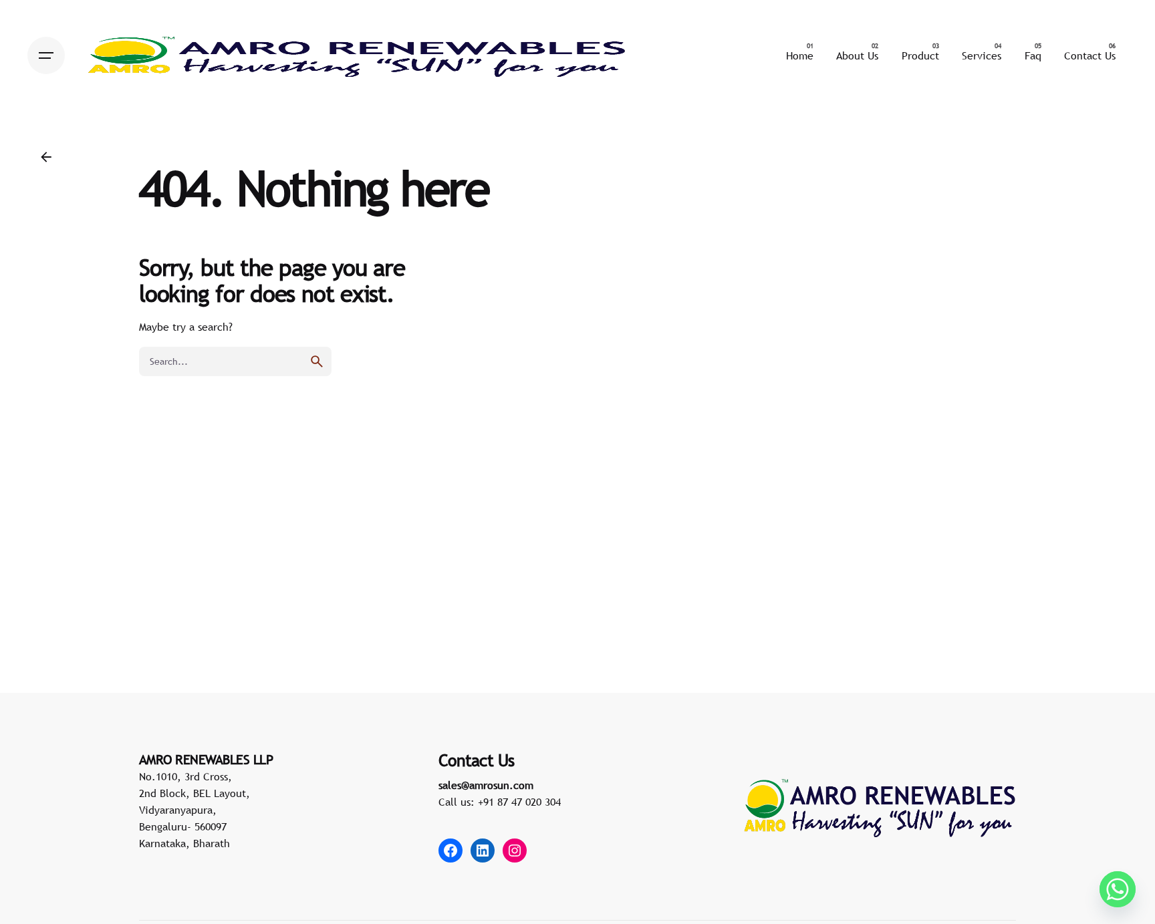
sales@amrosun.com (485, 785)
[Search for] (235, 361)
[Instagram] (515, 850)
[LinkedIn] (483, 850)
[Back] (46, 157)
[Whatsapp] (1118, 889)
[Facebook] (450, 850)
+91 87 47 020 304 (519, 801)
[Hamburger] (46, 55)
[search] (317, 361)
